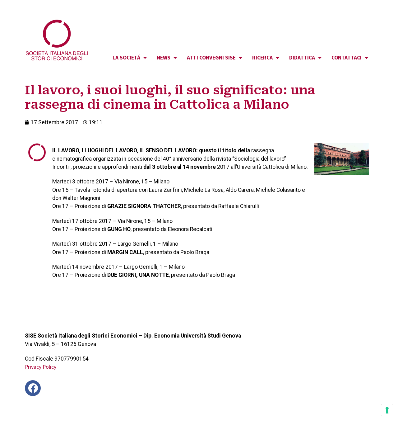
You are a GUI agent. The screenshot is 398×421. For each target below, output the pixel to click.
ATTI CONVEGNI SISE (211, 57)
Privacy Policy (40, 366)
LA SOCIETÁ (126, 57)
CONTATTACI (346, 57)
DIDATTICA (302, 57)
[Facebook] (33, 388)
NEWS (163, 57)
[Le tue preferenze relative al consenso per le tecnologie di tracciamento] (387, 410)
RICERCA (262, 57)
